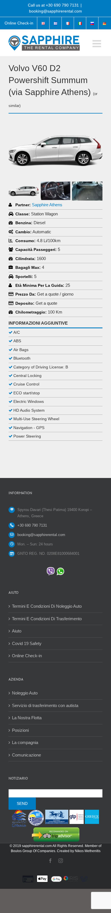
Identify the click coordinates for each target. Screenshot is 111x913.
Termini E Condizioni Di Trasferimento (47, 618)
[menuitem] (19, 23)
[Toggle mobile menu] (97, 43)
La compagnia (25, 742)
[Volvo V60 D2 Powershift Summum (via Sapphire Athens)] (55, 124)
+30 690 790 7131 (62, 5)
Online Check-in (27, 655)
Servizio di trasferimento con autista (45, 705)
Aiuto (16, 630)
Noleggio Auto (25, 693)
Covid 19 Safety (27, 643)
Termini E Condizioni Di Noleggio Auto (47, 606)
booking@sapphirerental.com (55, 11)
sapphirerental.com (37, 846)
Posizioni (20, 730)
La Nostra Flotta (27, 717)
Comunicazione (26, 755)
